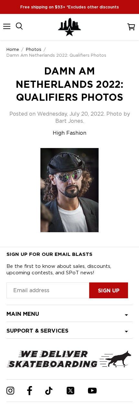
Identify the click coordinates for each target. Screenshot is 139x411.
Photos (33, 49)
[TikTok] (49, 391)
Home (12, 49)
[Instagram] (10, 390)
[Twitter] (70, 390)
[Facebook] (29, 390)
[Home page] (69, 27)
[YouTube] (92, 391)
